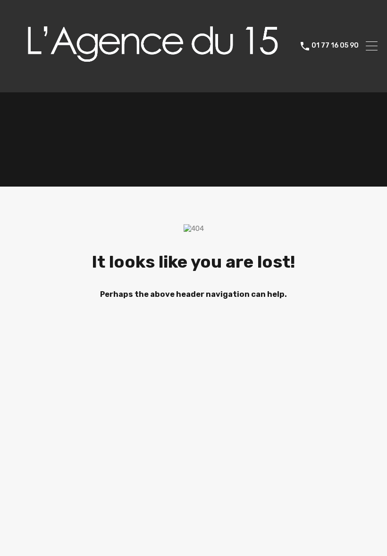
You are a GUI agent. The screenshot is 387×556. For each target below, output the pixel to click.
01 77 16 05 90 (335, 45)
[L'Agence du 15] (151, 81)
